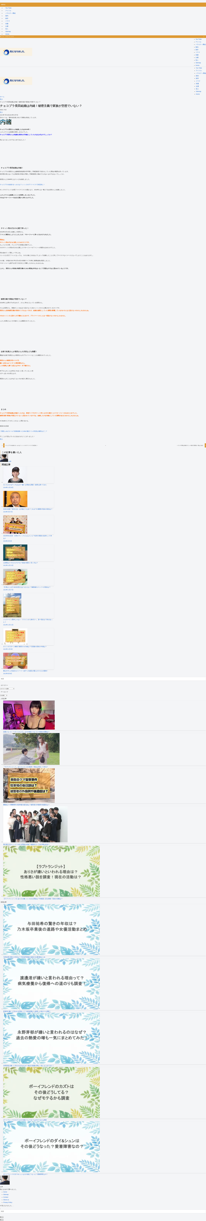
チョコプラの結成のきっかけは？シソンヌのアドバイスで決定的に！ (22, 184)
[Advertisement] (48, 155)
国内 (6, 16)
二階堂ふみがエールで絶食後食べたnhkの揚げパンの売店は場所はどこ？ (23, 431)
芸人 (6, 29)
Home (7, 34)
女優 (6, 26)
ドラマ (7, 21)
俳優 (6, 23)
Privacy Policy (7, 1202)
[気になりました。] (16, 55)
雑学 (6, 18)
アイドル (8, 10)
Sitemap (8, 31)
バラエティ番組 (10, 13)
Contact (5, 1197)
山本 (9, 461)
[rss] (205, 37)
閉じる (1, 1217)
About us (6, 1200)
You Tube (8, 8)
